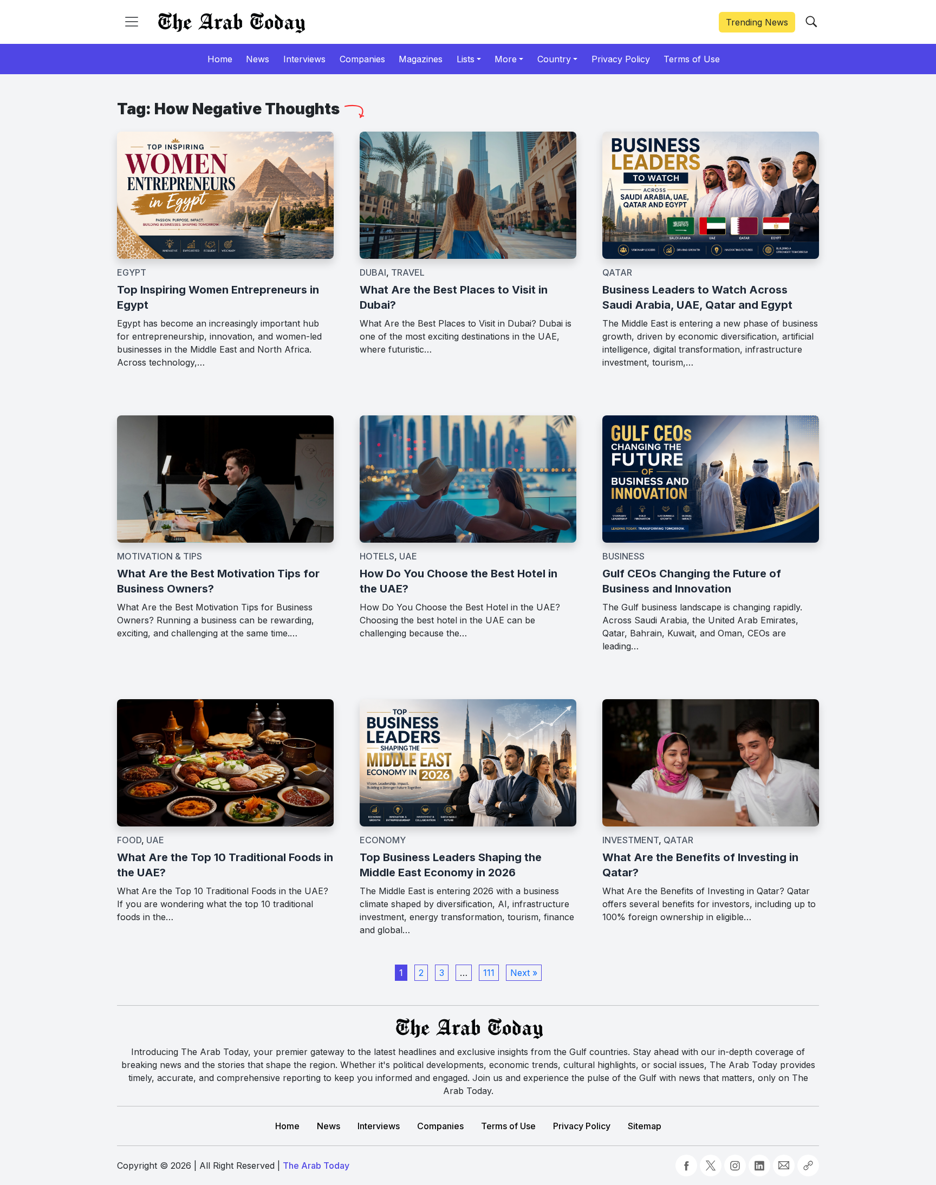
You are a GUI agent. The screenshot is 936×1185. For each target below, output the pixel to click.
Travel (408, 272)
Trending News (757, 22)
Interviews (379, 1126)
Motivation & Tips (159, 556)
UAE (408, 556)
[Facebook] (686, 1165)
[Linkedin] (759, 1165)
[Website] (808, 1165)
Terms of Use (508, 1126)
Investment (630, 840)
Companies (440, 1126)
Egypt (131, 272)
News (328, 1126)
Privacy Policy (581, 1126)
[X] (711, 1165)
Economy (383, 840)
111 (489, 972)
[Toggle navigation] (131, 21)
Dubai (373, 272)
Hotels (377, 556)
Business (623, 556)
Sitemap (644, 1126)
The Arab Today (316, 1165)
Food (129, 840)
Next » (523, 972)
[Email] (784, 1165)
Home (287, 1126)
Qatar (617, 272)
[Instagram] (735, 1165)
